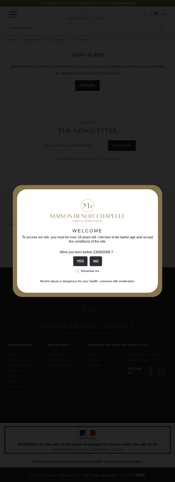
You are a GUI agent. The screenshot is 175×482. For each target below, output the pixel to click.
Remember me (90, 270)
